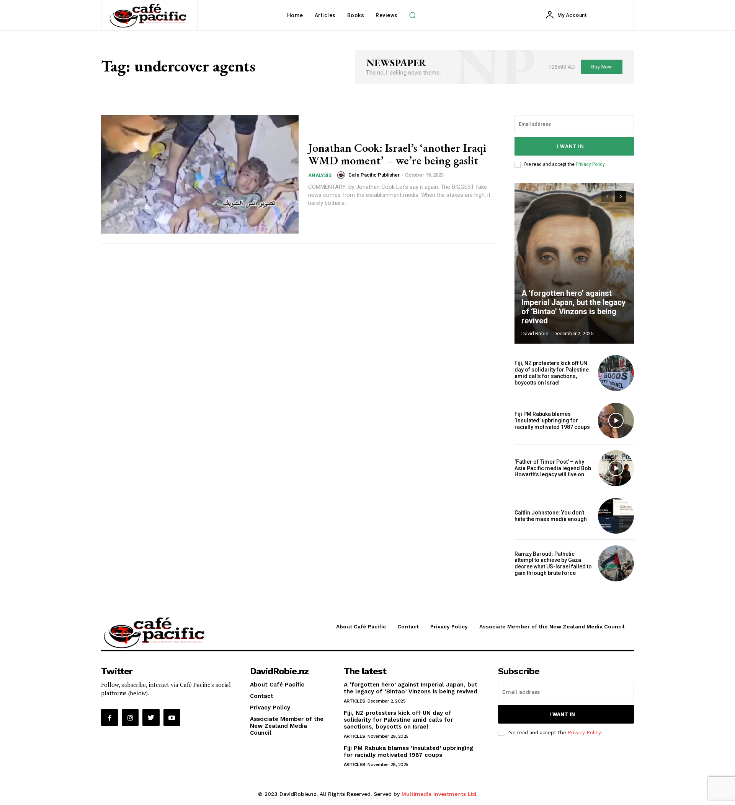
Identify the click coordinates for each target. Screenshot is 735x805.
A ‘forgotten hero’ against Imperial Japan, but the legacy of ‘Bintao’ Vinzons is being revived (573, 307)
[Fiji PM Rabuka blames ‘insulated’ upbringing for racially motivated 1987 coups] (616, 421)
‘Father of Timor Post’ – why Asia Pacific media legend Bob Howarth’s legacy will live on (552, 468)
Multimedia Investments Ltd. (439, 794)
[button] (412, 15)
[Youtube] (171, 717)
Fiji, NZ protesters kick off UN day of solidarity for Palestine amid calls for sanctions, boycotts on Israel (551, 372)
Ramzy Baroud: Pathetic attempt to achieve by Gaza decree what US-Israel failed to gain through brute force (553, 563)
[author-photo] (342, 175)
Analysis (320, 175)
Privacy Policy (590, 164)
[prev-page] (606, 196)
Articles (354, 701)
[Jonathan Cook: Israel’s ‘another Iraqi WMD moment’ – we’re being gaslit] (200, 174)
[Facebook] (109, 717)
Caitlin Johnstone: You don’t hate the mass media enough (550, 516)
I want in (570, 146)
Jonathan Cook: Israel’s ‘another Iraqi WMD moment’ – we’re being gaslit (397, 154)
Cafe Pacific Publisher (374, 175)
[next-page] (620, 196)
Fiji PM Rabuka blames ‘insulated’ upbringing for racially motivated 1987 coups (552, 420)
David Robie (534, 333)
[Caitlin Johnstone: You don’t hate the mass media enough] (616, 516)
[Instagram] (130, 717)
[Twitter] (150, 717)
